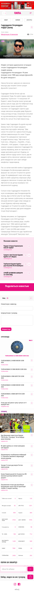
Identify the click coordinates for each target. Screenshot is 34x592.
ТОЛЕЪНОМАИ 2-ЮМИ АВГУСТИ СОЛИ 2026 (12, 394)
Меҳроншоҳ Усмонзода (9, 34)
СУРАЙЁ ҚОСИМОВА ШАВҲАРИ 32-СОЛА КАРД (13, 273)
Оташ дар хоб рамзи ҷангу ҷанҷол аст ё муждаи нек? (13, 403)
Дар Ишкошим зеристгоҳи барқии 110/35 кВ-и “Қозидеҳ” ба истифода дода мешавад (12, 437)
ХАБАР (6, 20)
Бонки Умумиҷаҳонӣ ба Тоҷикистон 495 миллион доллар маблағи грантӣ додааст (14, 476)
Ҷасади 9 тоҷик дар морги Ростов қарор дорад (12, 466)
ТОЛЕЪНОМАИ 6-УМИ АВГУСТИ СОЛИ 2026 (12, 377)
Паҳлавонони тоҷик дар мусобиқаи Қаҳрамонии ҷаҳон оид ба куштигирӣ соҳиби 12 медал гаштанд (13, 486)
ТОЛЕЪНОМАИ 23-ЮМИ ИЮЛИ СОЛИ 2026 (12, 386)
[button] (31, 13)
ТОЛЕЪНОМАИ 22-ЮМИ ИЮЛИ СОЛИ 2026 (12, 361)
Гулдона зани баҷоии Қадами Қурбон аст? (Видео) (13, 256)
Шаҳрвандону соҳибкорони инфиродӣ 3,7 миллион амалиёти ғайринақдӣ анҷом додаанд (13, 456)
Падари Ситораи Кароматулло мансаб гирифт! (13, 247)
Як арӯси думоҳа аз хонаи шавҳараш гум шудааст (13, 446)
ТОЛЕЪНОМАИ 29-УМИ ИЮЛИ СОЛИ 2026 (14, 369)
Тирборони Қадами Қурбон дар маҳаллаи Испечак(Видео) (13, 264)
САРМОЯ (17, 20)
